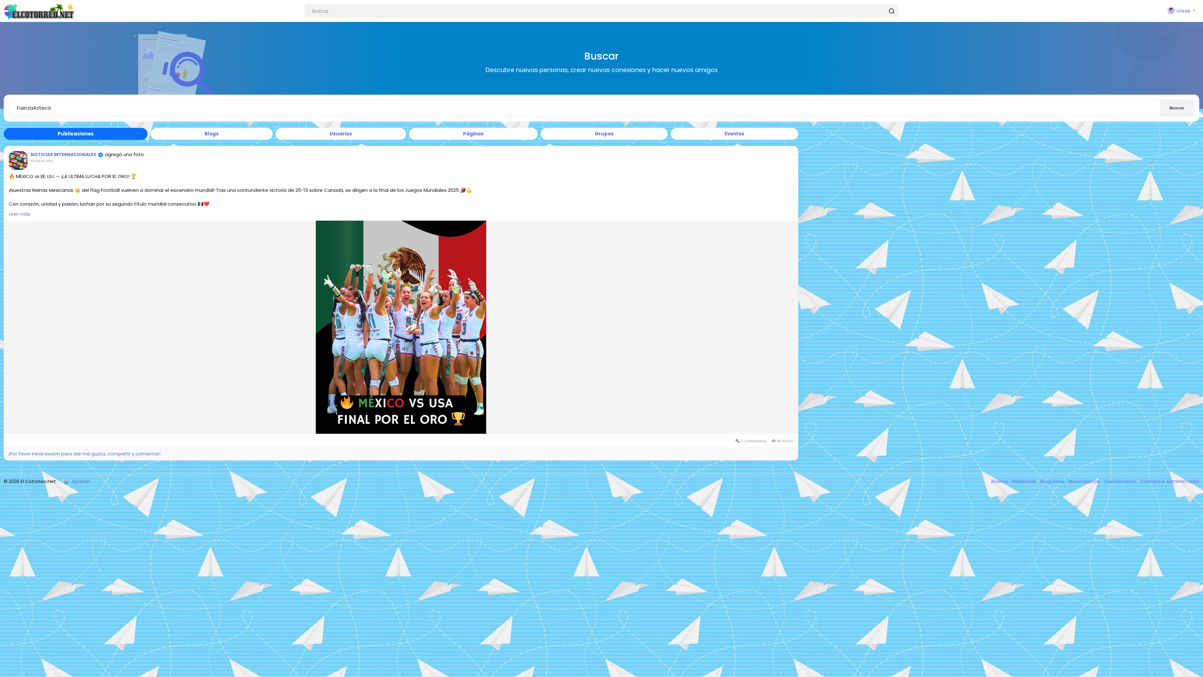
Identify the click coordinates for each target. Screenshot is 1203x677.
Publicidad (1024, 481)
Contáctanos (1120, 481)
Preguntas (1052, 481)
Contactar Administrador (1169, 481)
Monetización (1085, 481)
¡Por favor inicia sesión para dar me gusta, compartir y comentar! (84, 453)
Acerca (1000, 481)
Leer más (19, 214)
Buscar (1177, 108)
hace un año (42, 160)
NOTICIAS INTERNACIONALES (63, 154)
